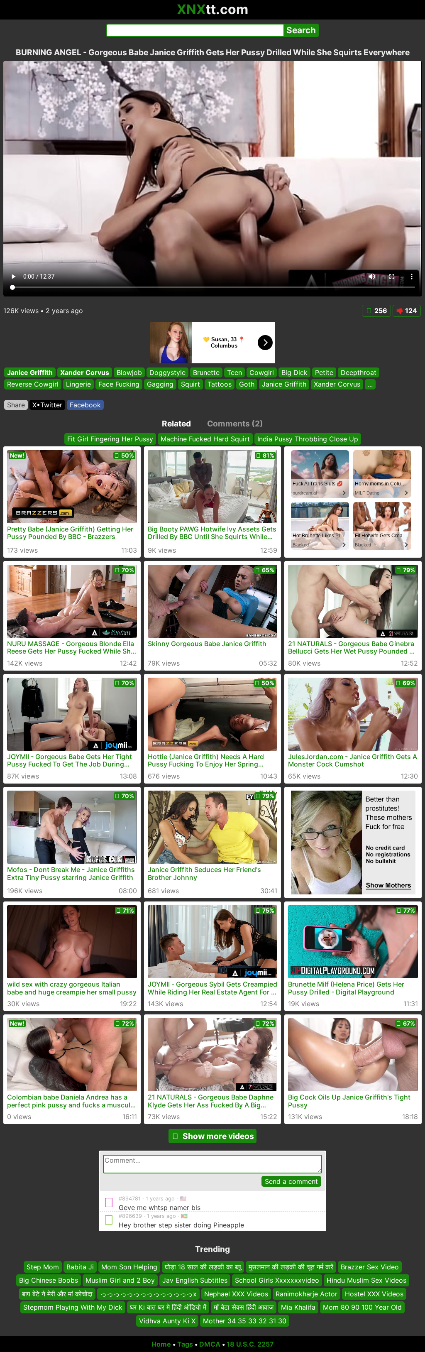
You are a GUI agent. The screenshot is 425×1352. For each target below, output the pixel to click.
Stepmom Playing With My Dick (72, 1307)
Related (176, 424)
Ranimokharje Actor (306, 1294)
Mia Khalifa (298, 1307)
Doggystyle (167, 372)
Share (16, 405)
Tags (185, 1344)
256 (380, 310)
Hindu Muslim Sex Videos (366, 1280)
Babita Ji (80, 1267)
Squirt (190, 384)
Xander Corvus (84, 372)
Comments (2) (235, 424)
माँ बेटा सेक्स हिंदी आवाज (244, 1307)
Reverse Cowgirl (33, 384)
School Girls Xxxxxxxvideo (277, 1280)
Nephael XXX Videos (236, 1294)
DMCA (209, 1344)
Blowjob (129, 372)
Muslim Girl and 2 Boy (120, 1280)
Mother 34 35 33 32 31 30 (244, 1321)
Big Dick (294, 372)
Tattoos (220, 384)
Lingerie (78, 384)
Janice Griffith (30, 372)
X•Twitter (47, 405)
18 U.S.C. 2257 (250, 1344)
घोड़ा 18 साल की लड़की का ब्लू (203, 1267)
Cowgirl (261, 372)
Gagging (160, 384)
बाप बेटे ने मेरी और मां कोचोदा (57, 1294)
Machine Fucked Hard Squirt (205, 439)
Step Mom (43, 1267)
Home (161, 1344)
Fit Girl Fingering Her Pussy (110, 439)
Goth (246, 384)
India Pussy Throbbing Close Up (307, 439)
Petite (324, 372)
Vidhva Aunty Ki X (167, 1321)
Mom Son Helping (129, 1267)
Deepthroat (358, 372)
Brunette (206, 372)
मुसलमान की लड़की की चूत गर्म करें (291, 1267)
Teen (234, 372)
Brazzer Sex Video (370, 1267)
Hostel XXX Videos (374, 1294)
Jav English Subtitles (194, 1280)
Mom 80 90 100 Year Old (362, 1307)
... (370, 384)
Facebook (85, 405)
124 (411, 310)
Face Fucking (118, 384)
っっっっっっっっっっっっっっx (148, 1294)
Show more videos (218, 1136)
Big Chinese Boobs (48, 1280)
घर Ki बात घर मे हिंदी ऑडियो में (168, 1307)
